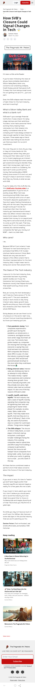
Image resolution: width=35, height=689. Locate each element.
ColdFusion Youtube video (16, 188)
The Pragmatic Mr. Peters (10, 9)
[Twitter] (12, 672)
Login (16, 3)
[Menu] (32, 2)
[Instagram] (22, 672)
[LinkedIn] (17, 672)
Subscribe (25, 3)
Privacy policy (12, 667)
